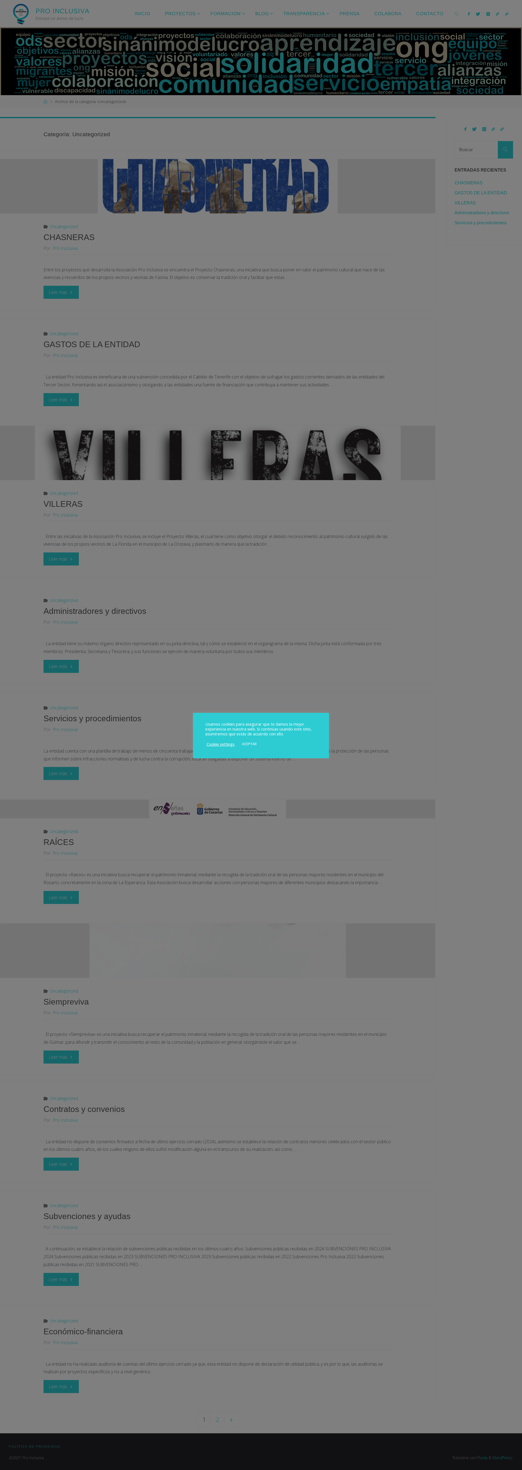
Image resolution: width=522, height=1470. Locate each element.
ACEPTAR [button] (249, 743)
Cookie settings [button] (221, 744)
